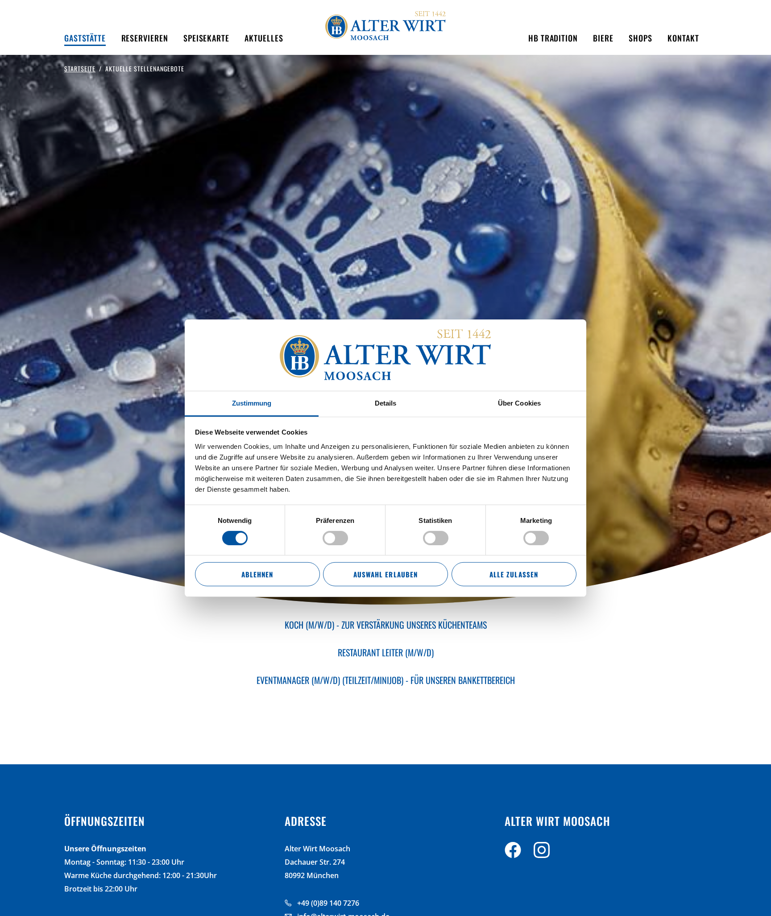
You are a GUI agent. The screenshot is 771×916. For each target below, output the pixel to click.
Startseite (79, 68)
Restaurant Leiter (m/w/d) (386, 652)
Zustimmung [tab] (252, 402)
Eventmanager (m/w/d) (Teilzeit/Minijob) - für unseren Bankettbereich (386, 680)
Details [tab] (386, 402)
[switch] (335, 538)
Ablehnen (257, 574)
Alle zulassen (513, 574)
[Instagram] (542, 852)
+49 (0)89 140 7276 (328, 903)
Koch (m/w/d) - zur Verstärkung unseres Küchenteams (386, 624)
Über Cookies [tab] (519, 402)
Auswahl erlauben (385, 574)
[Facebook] (513, 852)
